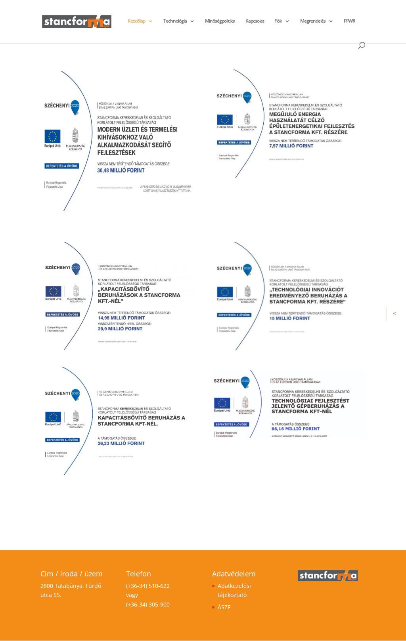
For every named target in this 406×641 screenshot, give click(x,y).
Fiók (278, 21)
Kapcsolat (254, 21)
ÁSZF (224, 607)
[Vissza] (396, 314)
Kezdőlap (136, 21)
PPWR (349, 21)
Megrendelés (313, 21)
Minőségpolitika (220, 21)
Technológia (175, 21)
